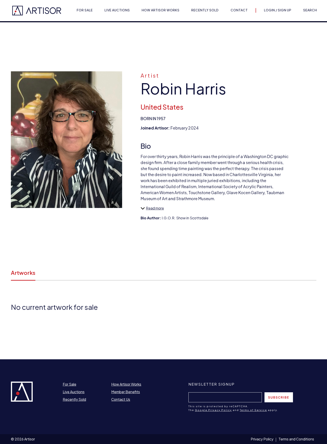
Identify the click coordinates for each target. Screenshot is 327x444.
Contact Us (120, 399)
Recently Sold (205, 10)
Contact (239, 10)
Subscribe (278, 397)
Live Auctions (117, 10)
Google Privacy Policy (213, 410)
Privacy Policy (262, 439)
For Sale (85, 10)
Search (310, 10)
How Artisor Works (161, 10)
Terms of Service (253, 410)
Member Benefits (125, 391)
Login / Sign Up (277, 10)
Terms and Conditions (296, 439)
